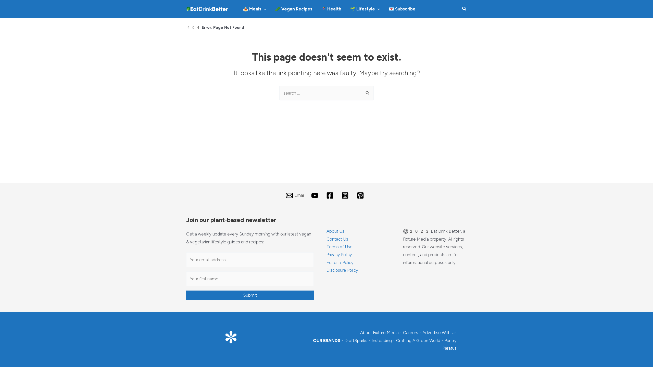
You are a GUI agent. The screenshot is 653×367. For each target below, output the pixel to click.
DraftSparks (356, 340)
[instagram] (346, 195)
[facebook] (331, 195)
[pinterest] (361, 195)
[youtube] (315, 195)
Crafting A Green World (418, 340)
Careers (410, 332)
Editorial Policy (340, 262)
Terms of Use (339, 246)
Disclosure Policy (342, 270)
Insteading (382, 340)
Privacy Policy (339, 254)
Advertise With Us (439, 332)
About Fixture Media (379, 332)
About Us (335, 231)
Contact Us (337, 239)
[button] (263, 9)
